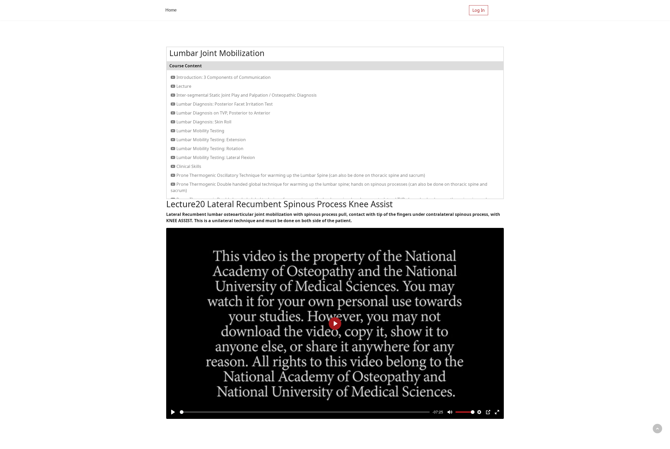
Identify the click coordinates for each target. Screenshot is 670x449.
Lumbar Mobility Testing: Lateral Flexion (215, 157)
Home (171, 10)
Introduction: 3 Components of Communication (223, 77)
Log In (478, 10)
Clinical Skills (188, 166)
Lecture (183, 86)
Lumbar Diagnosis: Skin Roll (203, 122)
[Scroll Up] (657, 428)
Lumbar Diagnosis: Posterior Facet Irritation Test (224, 104)
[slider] (305, 412)
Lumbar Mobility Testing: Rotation (209, 148)
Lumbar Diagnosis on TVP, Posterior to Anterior (222, 113)
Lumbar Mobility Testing (199, 131)
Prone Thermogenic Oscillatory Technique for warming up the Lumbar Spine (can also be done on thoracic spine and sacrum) (300, 175)
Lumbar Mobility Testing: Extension (210, 140)
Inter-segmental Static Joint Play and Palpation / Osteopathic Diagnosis (246, 95)
